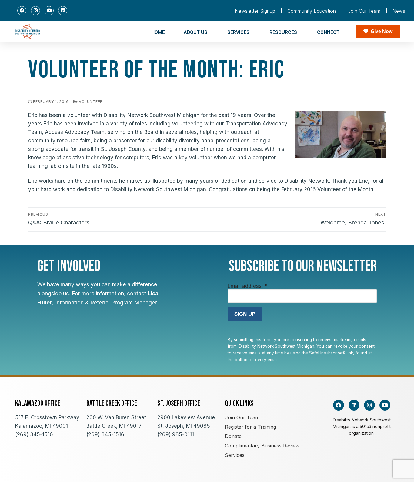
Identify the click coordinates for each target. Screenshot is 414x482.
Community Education (311, 11)
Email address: (247, 286)
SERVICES (238, 32)
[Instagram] (35, 10)
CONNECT (328, 32)
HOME (158, 32)
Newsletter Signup (255, 11)
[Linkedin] (62, 10)
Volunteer (90, 101)
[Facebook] (21, 10)
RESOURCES (283, 32)
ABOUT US (195, 32)
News (398, 11)
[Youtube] (49, 10)
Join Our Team (364, 11)
